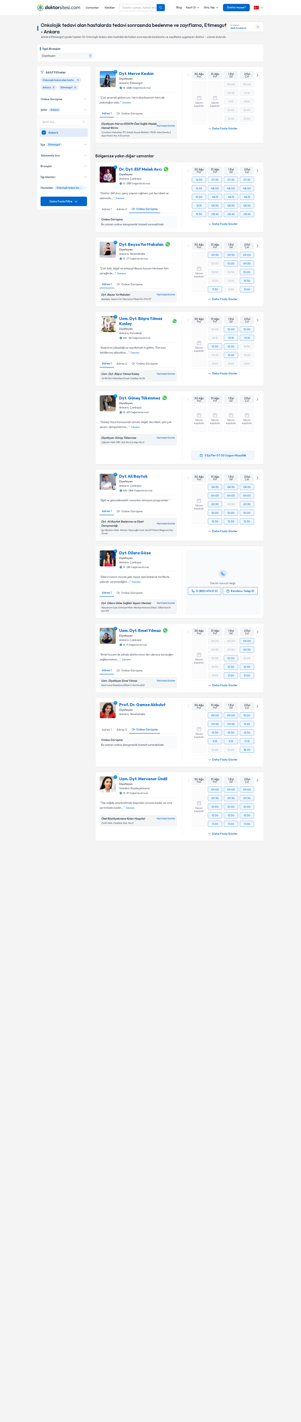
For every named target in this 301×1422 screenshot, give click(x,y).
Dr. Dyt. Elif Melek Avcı (140, 169)
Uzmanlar (92, 7)
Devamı (126, 102)
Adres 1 (107, 113)
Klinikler (110, 7)
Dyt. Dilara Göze (135, 552)
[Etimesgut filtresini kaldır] (75, 87)
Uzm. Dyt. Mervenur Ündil (143, 778)
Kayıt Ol (191, 7)
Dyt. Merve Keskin (136, 73)
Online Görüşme (132, 113)
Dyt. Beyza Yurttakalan (141, 244)
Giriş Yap (209, 7)
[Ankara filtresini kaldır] (53, 87)
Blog (179, 7)
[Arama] (161, 7)
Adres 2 (122, 209)
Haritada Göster (166, 125)
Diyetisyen (126, 79)
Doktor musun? (236, 7)
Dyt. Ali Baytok (133, 476)
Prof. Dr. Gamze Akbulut (142, 704)
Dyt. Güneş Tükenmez (139, 397)
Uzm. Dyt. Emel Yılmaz (140, 630)
